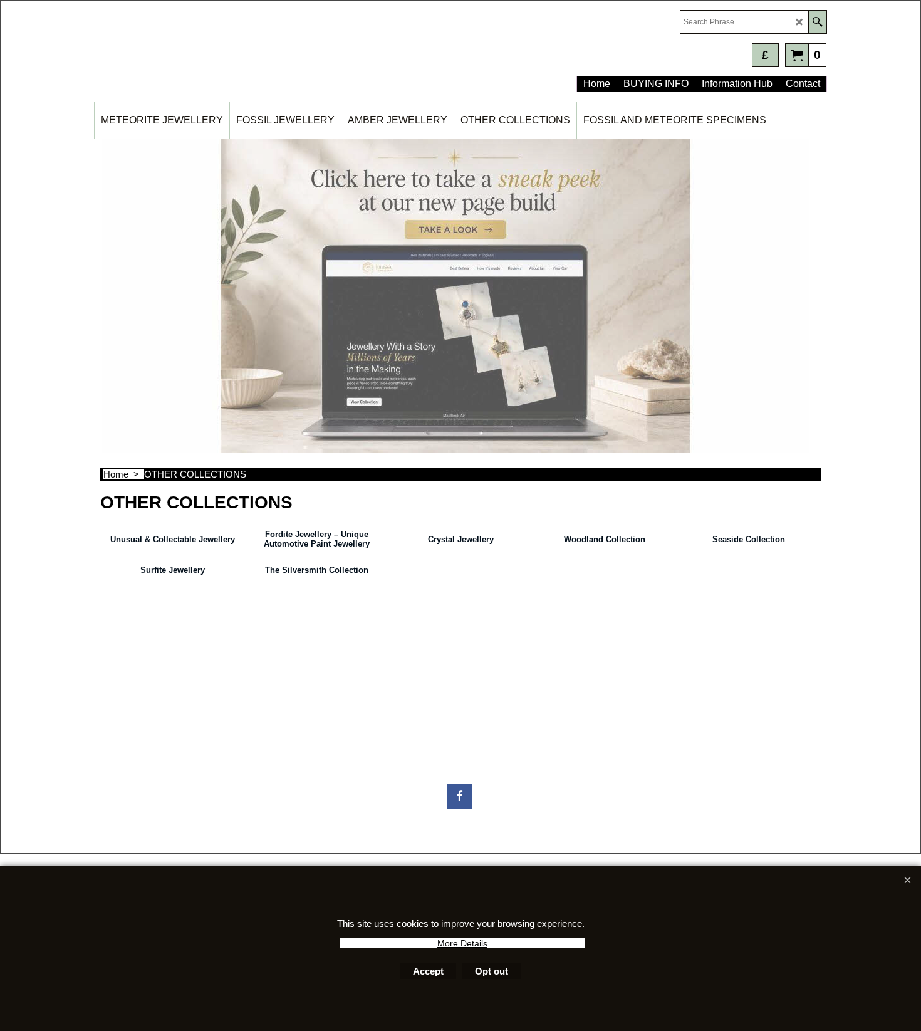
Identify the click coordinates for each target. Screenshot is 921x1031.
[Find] (817, 22)
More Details (462, 943)
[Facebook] (459, 796)
